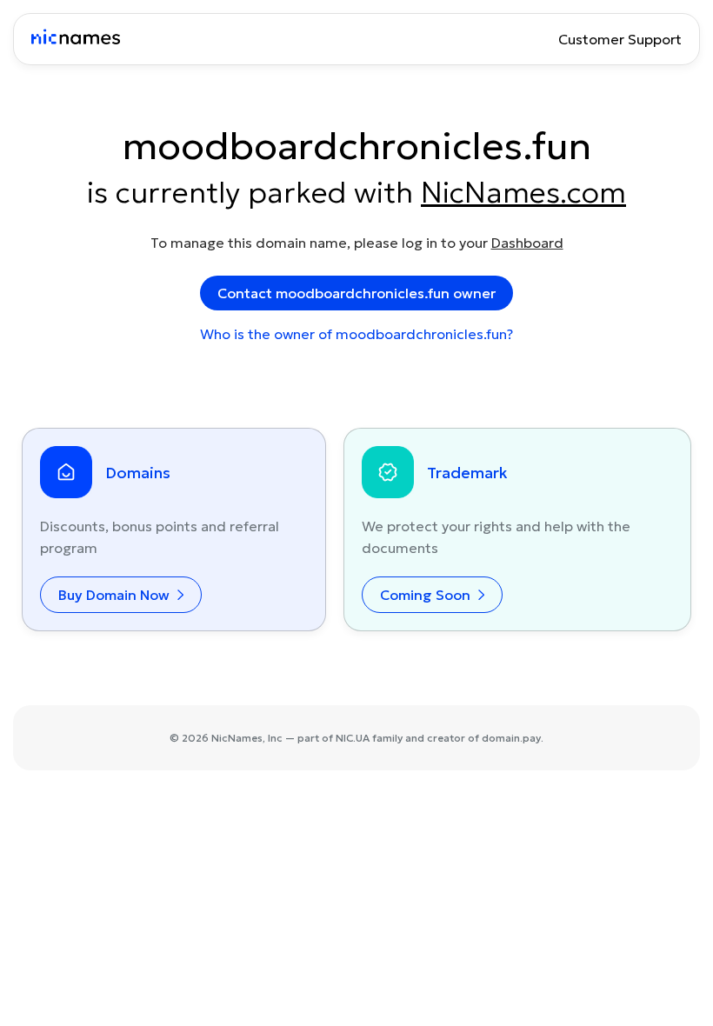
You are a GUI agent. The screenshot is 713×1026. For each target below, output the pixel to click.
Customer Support (620, 39)
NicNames (237, 737)
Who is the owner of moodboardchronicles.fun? (356, 334)
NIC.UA (353, 737)
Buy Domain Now (115, 594)
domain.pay (511, 737)
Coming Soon (427, 594)
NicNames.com (523, 192)
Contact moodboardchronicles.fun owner (356, 293)
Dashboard (527, 242)
